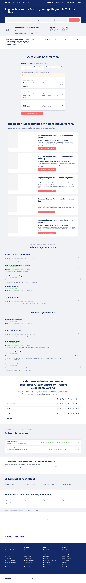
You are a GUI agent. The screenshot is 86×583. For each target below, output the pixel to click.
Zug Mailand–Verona (10, 484)
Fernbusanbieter (28, 554)
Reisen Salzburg (66, 550)
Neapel (60, 67)
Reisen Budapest (66, 558)
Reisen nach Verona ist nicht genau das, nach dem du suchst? (21, 467)
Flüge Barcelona (47, 564)
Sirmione (41, 69)
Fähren (27, 2)
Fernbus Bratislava (29, 569)
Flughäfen (46, 556)
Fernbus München (29, 567)
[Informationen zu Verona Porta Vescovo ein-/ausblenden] (78, 449)
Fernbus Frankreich (29, 552)
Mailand (30, 67)
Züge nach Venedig (10, 500)
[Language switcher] (50, 2)
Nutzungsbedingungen (32, 579)
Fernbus (18, 2)
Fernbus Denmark (29, 560)
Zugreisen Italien (9, 552)
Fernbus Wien (28, 564)
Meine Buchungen (60, 2)
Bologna (54, 67)
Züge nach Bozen (47, 500)
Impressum (21, 579)
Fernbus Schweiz (28, 558)
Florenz (48, 67)
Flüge (23, 2)
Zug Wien (7, 569)
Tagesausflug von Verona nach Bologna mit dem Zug (55, 179)
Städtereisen (65, 560)
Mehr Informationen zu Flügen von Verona (16, 469)
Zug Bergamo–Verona (29, 484)
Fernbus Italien (28, 562)
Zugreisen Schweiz (10, 564)
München (41, 67)
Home (6, 510)
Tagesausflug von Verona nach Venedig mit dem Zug (55, 136)
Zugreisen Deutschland (11, 554)
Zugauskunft (8, 558)
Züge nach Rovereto (10, 503)
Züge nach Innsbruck (67, 500)
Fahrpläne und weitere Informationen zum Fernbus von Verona (60, 467)
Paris (35, 69)
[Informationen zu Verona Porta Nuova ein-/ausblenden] (78, 442)
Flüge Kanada (46, 558)
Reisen (64, 547)
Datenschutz (43, 579)
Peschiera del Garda (27, 69)
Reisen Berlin (65, 562)
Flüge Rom (46, 567)
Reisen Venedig (66, 564)
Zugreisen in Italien (18, 510)
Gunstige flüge (47, 552)
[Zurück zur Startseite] (9, 2)
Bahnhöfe (7, 556)
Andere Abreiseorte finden (42, 63)
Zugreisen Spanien (10, 560)
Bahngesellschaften (10, 550)
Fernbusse (27, 547)
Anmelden (79, 2)
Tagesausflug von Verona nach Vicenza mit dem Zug (55, 221)
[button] (40, 20)
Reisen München (66, 556)
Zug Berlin (8, 567)
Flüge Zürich (46, 550)
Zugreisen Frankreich (10, 562)
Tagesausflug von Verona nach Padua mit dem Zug (57, 200)
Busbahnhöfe (27, 556)
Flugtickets (46, 554)
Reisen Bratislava (66, 552)
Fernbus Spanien (28, 550)
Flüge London (47, 562)
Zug (14, 2)
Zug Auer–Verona (66, 484)
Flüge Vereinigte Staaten (49, 560)
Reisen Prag (65, 554)
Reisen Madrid (66, 569)
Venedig (24, 67)
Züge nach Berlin (28, 500)
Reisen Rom (65, 567)
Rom (35, 67)
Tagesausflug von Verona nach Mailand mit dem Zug (55, 157)
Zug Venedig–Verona (48, 484)
